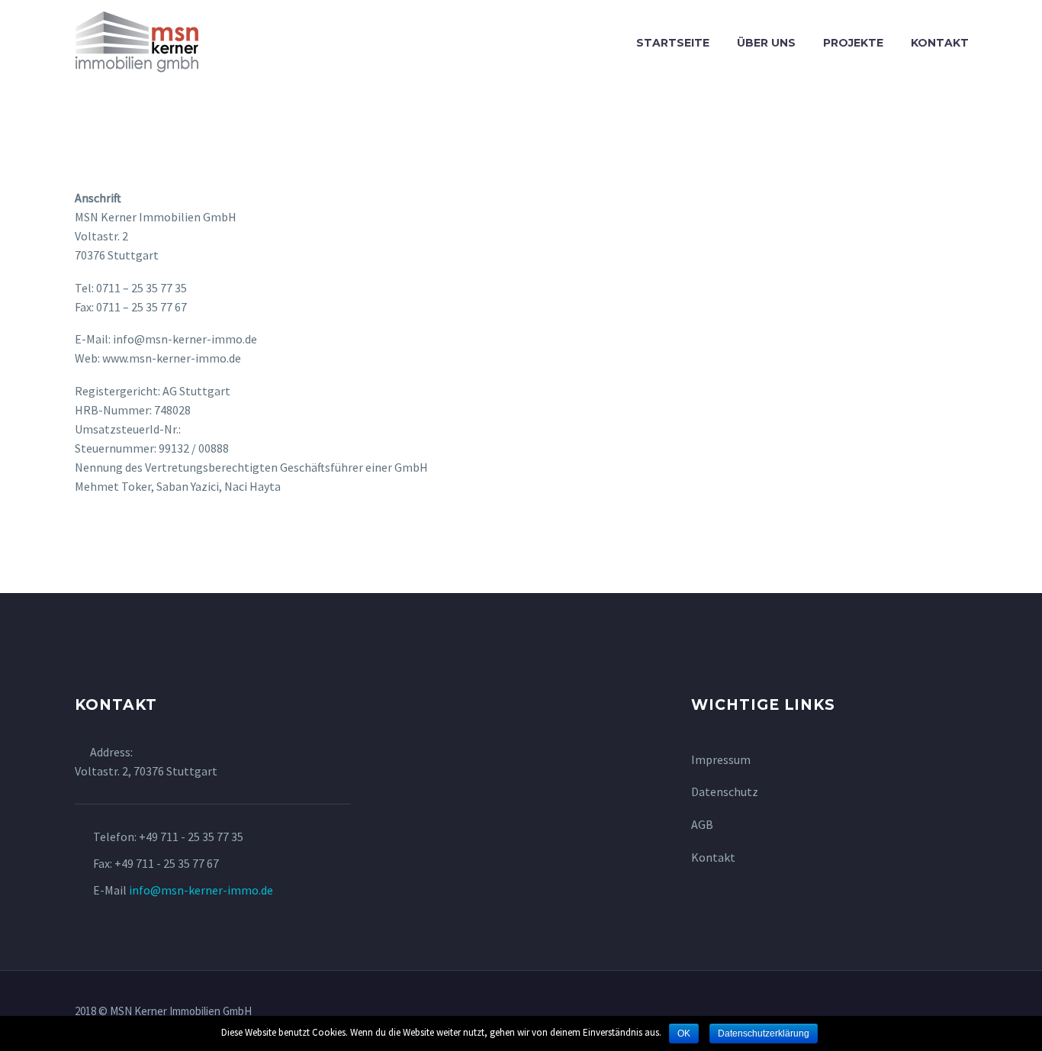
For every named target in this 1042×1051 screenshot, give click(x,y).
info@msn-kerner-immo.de (201, 890)
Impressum (721, 759)
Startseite (672, 43)
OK (683, 1033)
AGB (702, 824)
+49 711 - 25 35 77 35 (191, 836)
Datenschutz (724, 791)
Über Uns (766, 43)
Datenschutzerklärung (763, 1033)
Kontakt (940, 43)
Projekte (853, 43)
